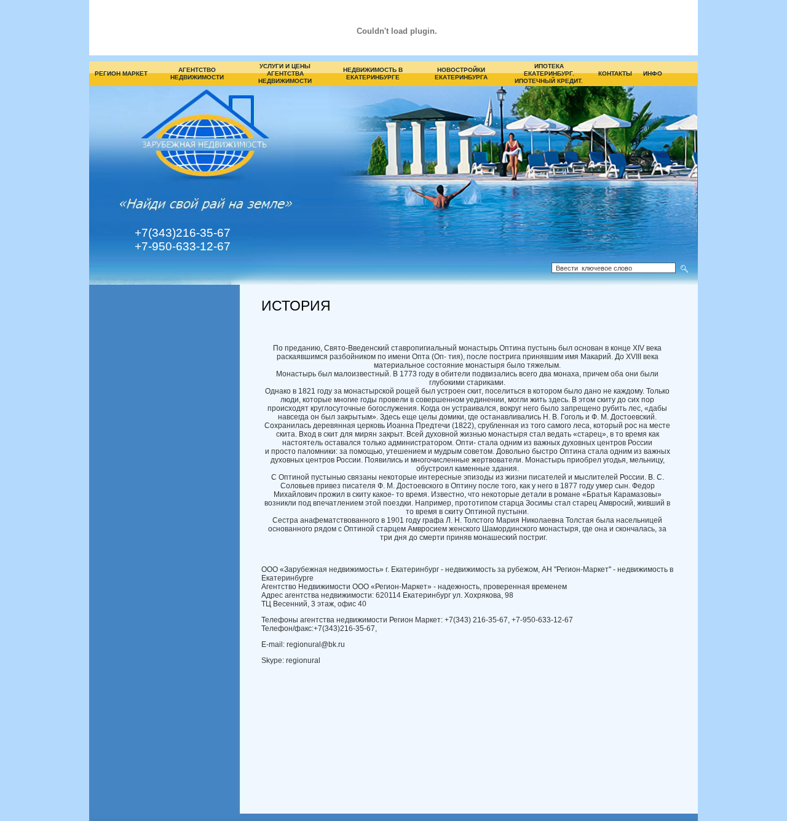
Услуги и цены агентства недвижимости (285, 73)
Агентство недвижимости (197, 73)
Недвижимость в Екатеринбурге (373, 73)
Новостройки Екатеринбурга (461, 73)
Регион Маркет (121, 73)
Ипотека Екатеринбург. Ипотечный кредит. (549, 73)
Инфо (652, 73)
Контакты (615, 73)
